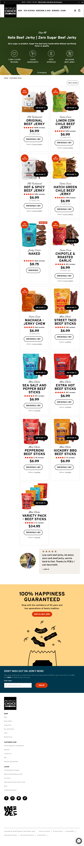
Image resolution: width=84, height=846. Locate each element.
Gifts (5, 733)
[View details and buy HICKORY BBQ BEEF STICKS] (65, 431)
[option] (42, 42)
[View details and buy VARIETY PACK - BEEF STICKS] (34, 496)
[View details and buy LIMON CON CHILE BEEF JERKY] (65, 101)
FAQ (5, 758)
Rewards (55, 11)
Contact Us (8, 754)
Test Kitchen (29, 11)
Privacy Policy (57, 831)
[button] (29, 128)
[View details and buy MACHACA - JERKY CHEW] (34, 301)
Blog (5, 786)
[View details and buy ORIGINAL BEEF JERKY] (34, 101)
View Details (33, 270)
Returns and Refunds (11, 762)
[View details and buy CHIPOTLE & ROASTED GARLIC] (65, 234)
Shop (20, 11)
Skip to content (42, 2)
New (5, 717)
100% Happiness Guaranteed (14, 746)
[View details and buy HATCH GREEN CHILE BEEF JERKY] (65, 167)
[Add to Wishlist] (44, 138)
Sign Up (41, 685)
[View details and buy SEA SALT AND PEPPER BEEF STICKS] (34, 366)
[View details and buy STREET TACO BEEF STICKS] (65, 301)
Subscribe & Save (43, 11)
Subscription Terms (10, 835)
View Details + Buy (33, 139)
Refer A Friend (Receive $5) (13, 774)
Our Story (7, 778)
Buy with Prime (9, 729)
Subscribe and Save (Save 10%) (14, 782)
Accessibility (70, 831)
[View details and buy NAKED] (34, 234)
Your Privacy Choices (27, 835)
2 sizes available (37, 144)
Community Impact (10, 790)
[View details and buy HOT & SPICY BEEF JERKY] (34, 167)
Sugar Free (7, 725)
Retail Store (8, 737)
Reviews (7, 750)
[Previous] (4, 2)
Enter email (8, 681)
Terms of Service (44, 831)
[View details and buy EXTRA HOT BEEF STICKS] (65, 366)
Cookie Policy (41, 835)
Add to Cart (40, 108)
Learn (63, 11)
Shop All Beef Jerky (42, 614)
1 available (68, 342)
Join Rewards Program (11, 770)
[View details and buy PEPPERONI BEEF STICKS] (34, 431)
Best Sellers (8, 721)
